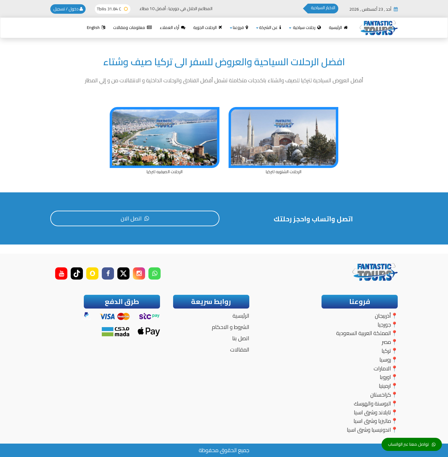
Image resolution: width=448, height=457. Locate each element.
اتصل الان (132, 218)
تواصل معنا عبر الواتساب (408, 444)
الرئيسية (336, 27)
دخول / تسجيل (66, 9)
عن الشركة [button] (269, 27)
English (94, 27)
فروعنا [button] (239, 27)
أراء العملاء (170, 27)
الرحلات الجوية (205, 27)
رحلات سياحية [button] (304, 27)
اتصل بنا (240, 338)
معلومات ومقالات (129, 27)
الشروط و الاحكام (230, 327)
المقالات (239, 350)
